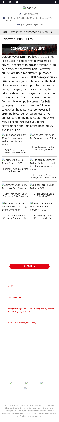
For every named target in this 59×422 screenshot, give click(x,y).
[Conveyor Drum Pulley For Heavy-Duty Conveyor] (15, 186)
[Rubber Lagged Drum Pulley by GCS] (43, 186)
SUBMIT (27, 266)
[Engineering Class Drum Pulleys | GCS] (15, 161)
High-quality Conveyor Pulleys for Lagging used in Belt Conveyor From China (43, 176)
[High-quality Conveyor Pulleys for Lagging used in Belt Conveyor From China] (43, 165)
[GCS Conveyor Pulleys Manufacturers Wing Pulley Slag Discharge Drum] (15, 140)
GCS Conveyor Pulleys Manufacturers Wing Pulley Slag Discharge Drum (15, 151)
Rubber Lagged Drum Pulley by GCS (43, 195)
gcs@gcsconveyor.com (32, 24)
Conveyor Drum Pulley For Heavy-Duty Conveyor (15, 195)
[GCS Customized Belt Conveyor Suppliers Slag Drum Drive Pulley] (15, 206)
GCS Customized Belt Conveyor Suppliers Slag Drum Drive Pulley (15, 216)
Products (16, 32)
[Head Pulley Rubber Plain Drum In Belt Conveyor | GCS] (43, 206)
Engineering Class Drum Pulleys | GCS (15, 170)
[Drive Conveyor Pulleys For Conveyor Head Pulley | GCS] (43, 138)
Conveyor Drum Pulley (39, 32)
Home (5, 32)
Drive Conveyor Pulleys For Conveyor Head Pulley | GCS (43, 148)
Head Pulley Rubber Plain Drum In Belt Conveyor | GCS (43, 216)
